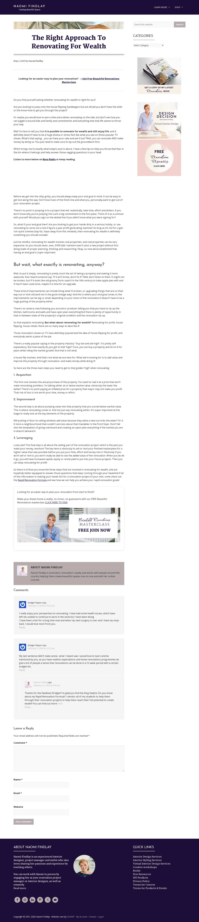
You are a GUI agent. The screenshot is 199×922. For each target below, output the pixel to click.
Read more (20, 888)
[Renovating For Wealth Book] (159, 75)
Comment (20, 742)
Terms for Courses (144, 884)
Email (18, 793)
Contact (92, 916)
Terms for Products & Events (150, 888)
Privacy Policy (141, 881)
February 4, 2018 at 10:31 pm (41, 648)
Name (18, 779)
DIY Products (140, 877)
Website (18, 806)
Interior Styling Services (147, 860)
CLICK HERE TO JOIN (56, 502)
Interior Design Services (147, 856)
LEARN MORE (160, 7)
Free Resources (142, 874)
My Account (81, 916)
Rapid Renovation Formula (32, 480)
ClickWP (70, 916)
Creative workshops (145, 867)
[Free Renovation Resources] (159, 158)
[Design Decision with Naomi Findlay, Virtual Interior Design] (159, 121)
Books (136, 870)
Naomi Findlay (29, 6)
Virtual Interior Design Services (151, 863)
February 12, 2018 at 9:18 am (46, 685)
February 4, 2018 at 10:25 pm (41, 605)
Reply (22, 627)
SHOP (177, 7)
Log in (101, 916)
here (60, 703)
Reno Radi (48, 159)
